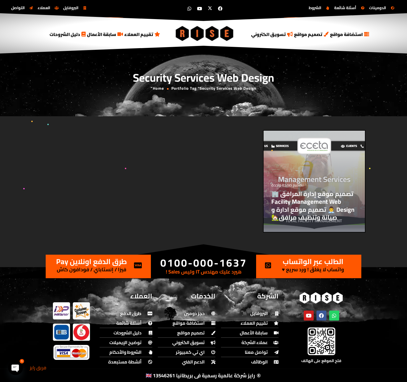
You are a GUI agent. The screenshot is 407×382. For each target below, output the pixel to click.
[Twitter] (209, 8)
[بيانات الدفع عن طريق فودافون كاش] (81, 332)
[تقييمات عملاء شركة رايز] (81, 310)
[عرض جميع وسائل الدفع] (71, 352)
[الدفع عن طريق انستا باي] (61, 310)
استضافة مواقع (346, 34)
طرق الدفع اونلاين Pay (91, 261)
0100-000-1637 (203, 263)
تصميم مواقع (308, 34)
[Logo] (205, 33)
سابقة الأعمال (101, 34)
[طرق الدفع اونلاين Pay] (137, 265)
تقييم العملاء (138, 34)
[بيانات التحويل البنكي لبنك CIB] (61, 332)
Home (158, 88)
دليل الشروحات (65, 34)
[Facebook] (220, 8)
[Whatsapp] (189, 8)
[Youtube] (199, 8)
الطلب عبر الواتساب (313, 261)
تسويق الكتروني (268, 34)
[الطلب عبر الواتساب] (267, 265)
